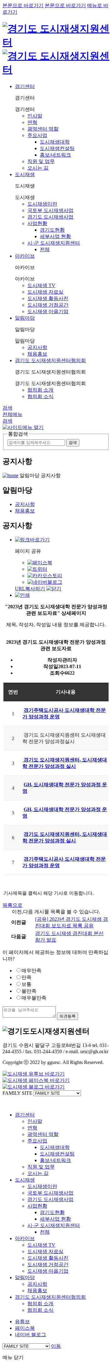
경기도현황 (52, 230)
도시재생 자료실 (45, 292)
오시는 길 (38, 168)
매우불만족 (33, 997)
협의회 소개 (40, 390)
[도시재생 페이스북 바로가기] (36, 1080)
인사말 (34, 115)
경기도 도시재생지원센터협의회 (50, 360)
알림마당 (25, 318)
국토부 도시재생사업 (50, 210)
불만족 (28, 991)
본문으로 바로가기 (23, 5)
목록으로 (12, 905)
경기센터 (25, 86)
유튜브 (22, 1321)
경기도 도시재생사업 (50, 217)
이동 (56, 1346)
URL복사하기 (30, 588)
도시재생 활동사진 (47, 298)
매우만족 (31, 970)
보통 (26, 984)
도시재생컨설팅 (57, 148)
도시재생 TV (41, 285)
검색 (7, 407)
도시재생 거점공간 (47, 305)
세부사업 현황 (55, 236)
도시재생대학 (55, 141)
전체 (45, 249)
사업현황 (37, 223)
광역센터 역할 (42, 128)
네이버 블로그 (30, 1334)
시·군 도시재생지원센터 (53, 243)
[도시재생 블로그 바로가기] (33, 1086)
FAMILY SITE (17, 1093)
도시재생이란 (42, 203)
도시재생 (25, 174)
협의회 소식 (40, 396)
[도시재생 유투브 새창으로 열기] (33, 1073)
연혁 (32, 122)
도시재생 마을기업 (47, 311)
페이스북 (25, 1328)
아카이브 (25, 256)
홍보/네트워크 (55, 154)
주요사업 (37, 135)
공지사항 (37, 347)
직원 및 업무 (41, 161)
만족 (26, 977)
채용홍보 (37, 354)
